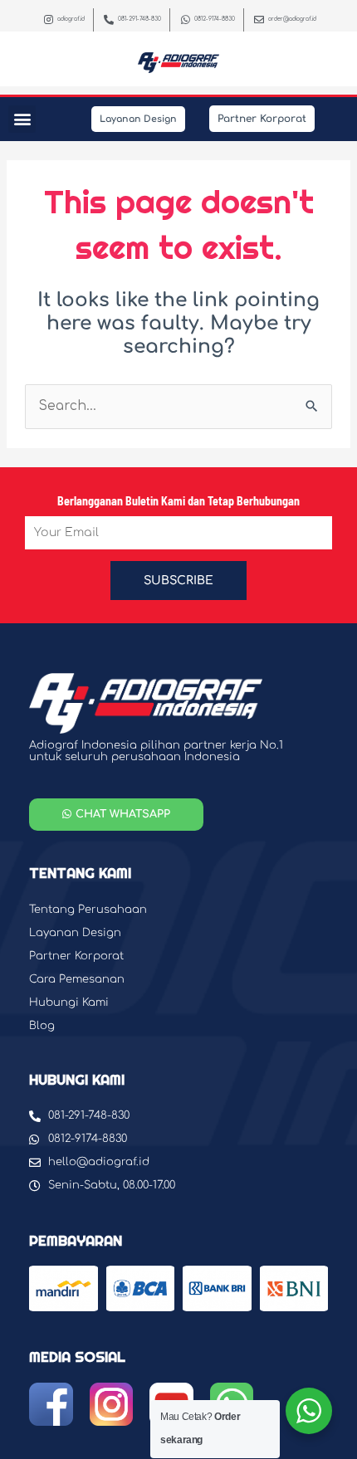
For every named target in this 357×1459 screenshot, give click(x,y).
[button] (22, 119)
